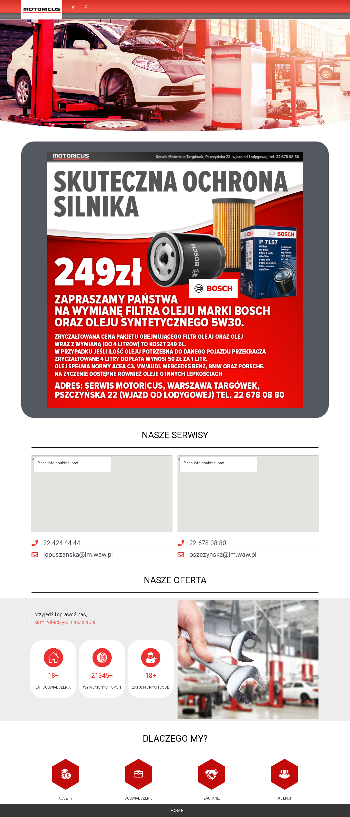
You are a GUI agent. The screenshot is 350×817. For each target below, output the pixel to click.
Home (177, 810)
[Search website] (86, 7)
